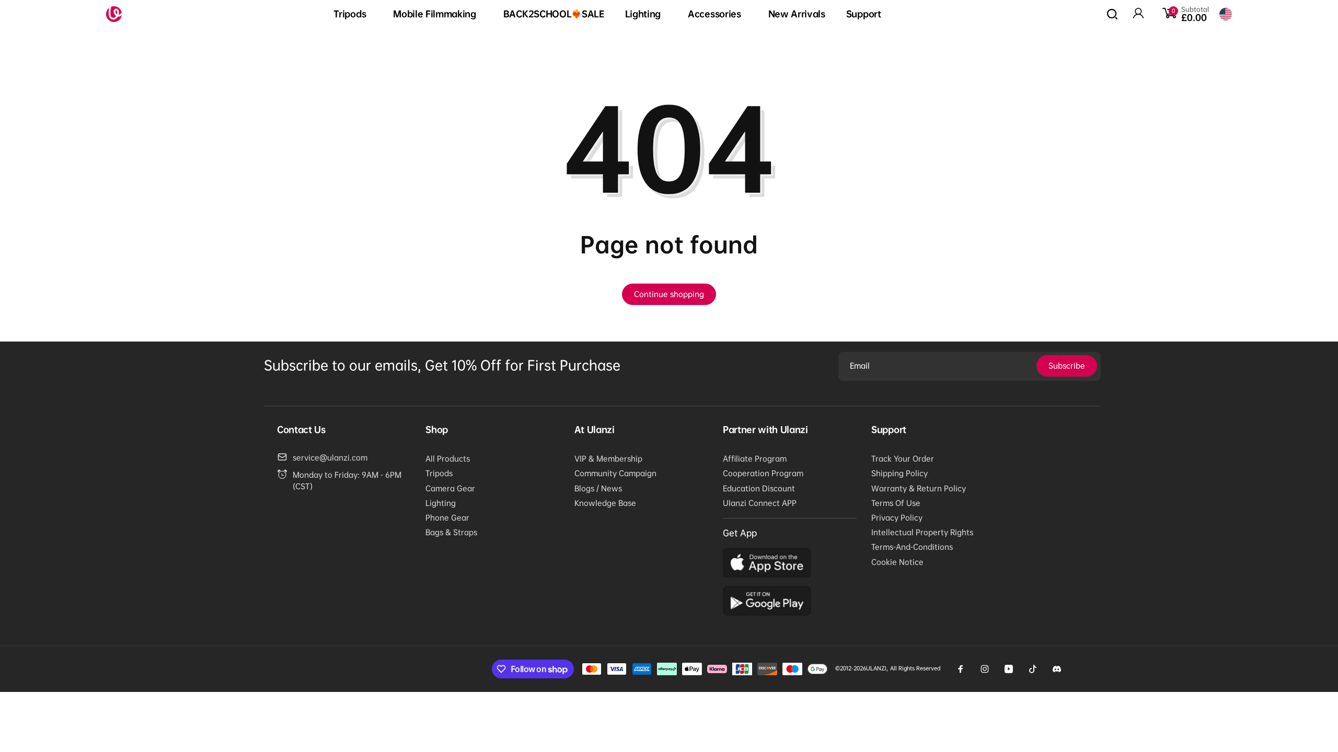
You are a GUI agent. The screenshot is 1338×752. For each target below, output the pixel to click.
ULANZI (876, 668)
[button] (353, 14)
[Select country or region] (1225, 14)
